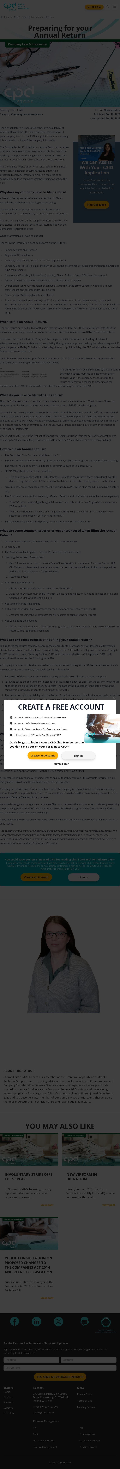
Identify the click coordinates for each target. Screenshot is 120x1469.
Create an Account (43, 755)
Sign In (78, 755)
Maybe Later (61, 763)
